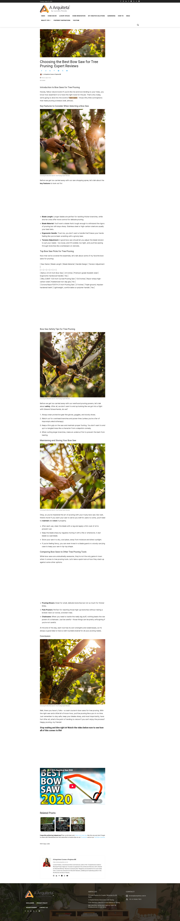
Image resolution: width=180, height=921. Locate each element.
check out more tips (81, 835)
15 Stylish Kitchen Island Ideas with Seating (101, 900)
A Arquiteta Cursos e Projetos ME (52, 74)
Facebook (84, 837)
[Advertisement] (72, 200)
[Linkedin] (126, 1)
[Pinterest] (129, 1)
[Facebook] (121, 1)
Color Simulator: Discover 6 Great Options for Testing (104, 902)
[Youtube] (139, 1)
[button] (138, 25)
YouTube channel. (99, 837)
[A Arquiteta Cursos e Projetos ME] (41, 74)
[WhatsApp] (136, 1)
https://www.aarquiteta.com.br (60, 862)
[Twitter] (134, 1)
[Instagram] (123, 1)
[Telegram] (131, 1)
